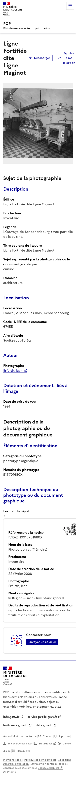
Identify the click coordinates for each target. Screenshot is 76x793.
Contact (47, 736)
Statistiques (45, 743)
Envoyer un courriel (42, 642)
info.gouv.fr (11, 717)
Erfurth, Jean (12, 370)
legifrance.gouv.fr (15, 725)
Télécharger (42, 58)
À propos (64, 736)
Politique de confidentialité (40, 760)
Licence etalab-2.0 (48, 768)
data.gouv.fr (44, 725)
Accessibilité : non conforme (19, 736)
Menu (70, 6)
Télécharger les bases (20, 743)
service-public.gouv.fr (42, 717)
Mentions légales (12, 760)
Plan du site (23, 751)
